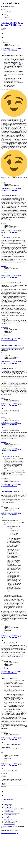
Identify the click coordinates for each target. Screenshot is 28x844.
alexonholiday (13, 530)
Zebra (2, 506)
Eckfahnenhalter (4, 327)
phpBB (8, 826)
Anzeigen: (4, 779)
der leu (2, 660)
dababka (3, 398)
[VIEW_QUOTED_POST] (17, 58)
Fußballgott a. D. (5, 478)
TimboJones (3, 266)
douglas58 (6, 58)
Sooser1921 (3, 732)
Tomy (2, 624)
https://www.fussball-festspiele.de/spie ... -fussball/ (12, 348)
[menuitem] (5, 14)
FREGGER (3, 223)
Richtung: (13, 780)
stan (1, 354)
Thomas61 (6, 522)
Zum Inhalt (3, 9)
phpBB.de (17, 830)
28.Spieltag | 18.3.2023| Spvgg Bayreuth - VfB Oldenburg (12, 24)
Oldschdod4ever (4, 42)
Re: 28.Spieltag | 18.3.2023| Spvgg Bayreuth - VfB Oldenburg (11, 49)
